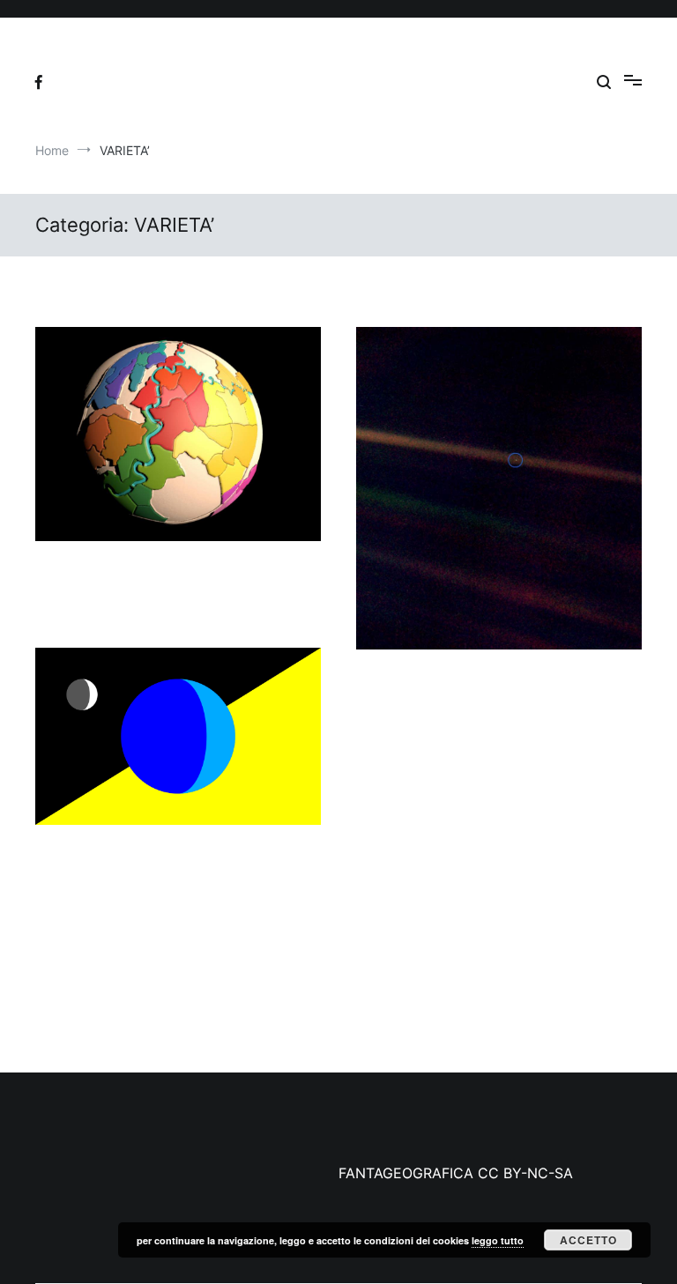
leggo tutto (498, 1240)
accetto (588, 1240)
